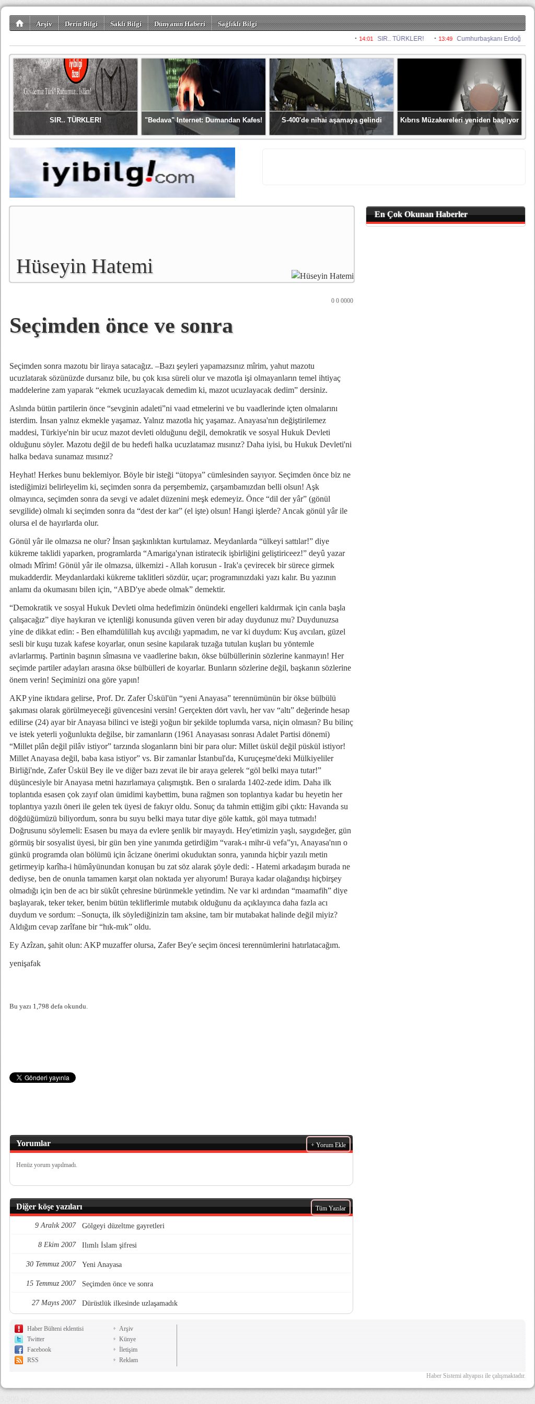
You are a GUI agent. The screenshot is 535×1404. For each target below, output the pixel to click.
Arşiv (44, 24)
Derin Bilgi (81, 24)
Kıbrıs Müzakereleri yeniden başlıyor (459, 120)
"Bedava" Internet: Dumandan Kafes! (203, 120)
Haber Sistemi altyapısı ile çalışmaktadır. (476, 1375)
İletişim (128, 1349)
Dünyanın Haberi (179, 24)
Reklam (128, 1360)
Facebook (39, 1349)
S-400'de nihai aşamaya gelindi (332, 120)
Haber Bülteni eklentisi (55, 1328)
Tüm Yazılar (330, 1208)
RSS (33, 1360)
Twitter (35, 1339)
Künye (127, 1339)
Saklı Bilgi (126, 24)
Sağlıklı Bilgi (237, 24)
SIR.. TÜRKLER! (75, 120)
